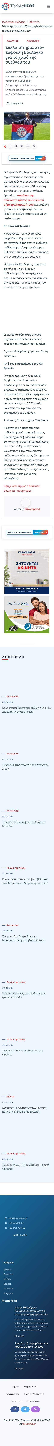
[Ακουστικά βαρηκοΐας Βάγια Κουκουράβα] (27, 614)
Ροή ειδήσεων (31, 1386)
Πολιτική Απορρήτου (34, 1393)
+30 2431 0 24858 (17, 1227)
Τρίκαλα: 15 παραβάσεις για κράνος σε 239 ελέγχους (31, 1345)
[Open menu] (48, 6)
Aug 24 (21, 1368)
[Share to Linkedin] (22, 146)
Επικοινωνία (33, 1401)
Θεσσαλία (9, 1274)
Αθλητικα (34, 22)
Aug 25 (21, 1336)
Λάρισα (11, 1096)
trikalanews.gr (29, 1423)
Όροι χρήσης (13, 1393)
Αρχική (16, 1386)
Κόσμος (7, 1283)
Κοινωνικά (33, 40)
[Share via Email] (28, 146)
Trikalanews (32, 509)
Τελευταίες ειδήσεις (13, 22)
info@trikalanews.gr (18, 1218)
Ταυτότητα (17, 1401)
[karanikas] (27, 571)
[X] (25, 1409)
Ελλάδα (7, 1279)
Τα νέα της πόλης (16, 868)
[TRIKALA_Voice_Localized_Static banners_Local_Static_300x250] (27, 311)
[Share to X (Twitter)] (16, 146)
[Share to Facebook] (10, 146)
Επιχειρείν (8, 1293)
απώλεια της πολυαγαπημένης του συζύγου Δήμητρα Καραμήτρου (24, 200)
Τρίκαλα (7, 1269)
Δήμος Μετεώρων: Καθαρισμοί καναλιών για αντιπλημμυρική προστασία (31, 1311)
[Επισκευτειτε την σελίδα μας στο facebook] (14, 1409)
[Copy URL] (34, 146)
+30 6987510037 (16, 1223)
